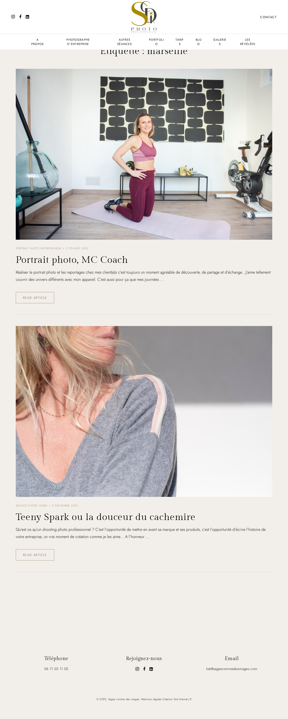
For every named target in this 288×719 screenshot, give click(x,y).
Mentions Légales (151, 699)
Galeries (219, 42)
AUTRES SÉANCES (124, 42)
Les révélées (247, 42)
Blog (199, 42)
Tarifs (180, 42)
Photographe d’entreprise (78, 42)
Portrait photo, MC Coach (72, 260)
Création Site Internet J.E (177, 699)
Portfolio (156, 42)
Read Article (35, 297)
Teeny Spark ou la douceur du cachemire (106, 517)
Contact (268, 17)
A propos (37, 42)
